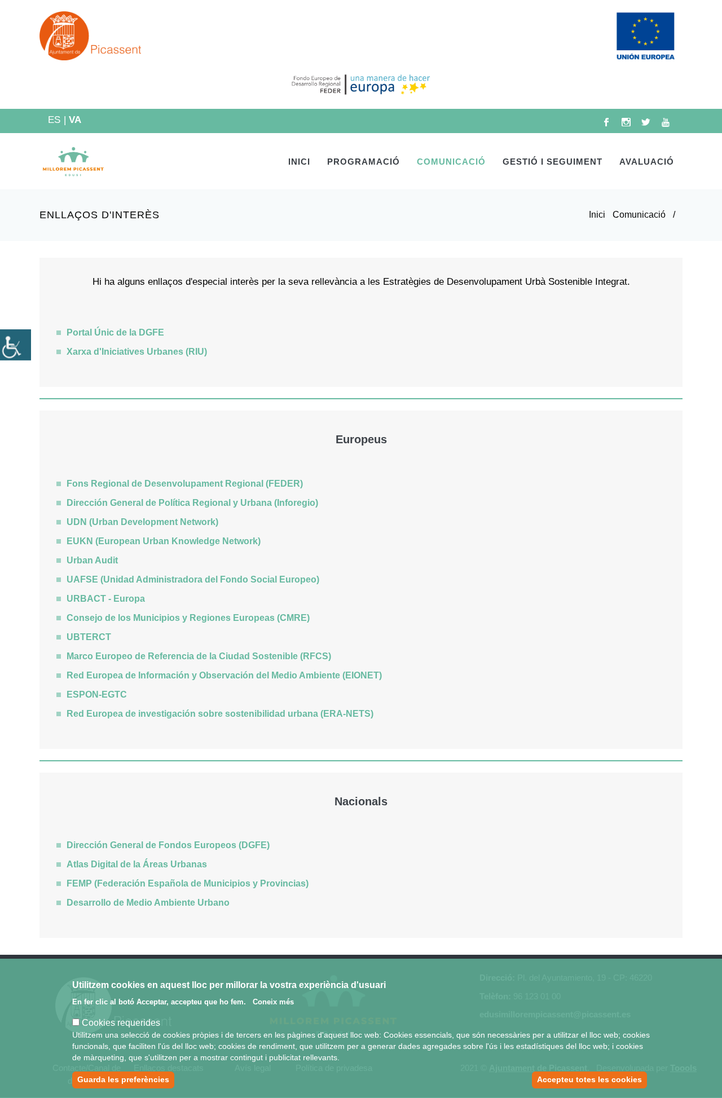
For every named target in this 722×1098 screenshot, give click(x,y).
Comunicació (639, 214)
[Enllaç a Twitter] (645, 121)
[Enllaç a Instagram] (626, 121)
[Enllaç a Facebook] (606, 121)
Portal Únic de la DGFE (115, 332)
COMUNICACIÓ (451, 161)
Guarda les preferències (123, 1079)
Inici (299, 161)
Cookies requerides (121, 1023)
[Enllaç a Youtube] (665, 121)
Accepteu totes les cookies (589, 1079)
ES (57, 119)
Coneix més (273, 1002)
